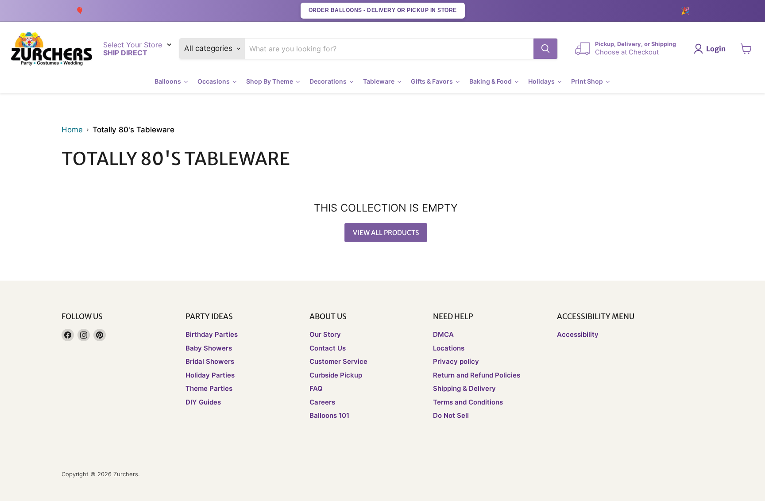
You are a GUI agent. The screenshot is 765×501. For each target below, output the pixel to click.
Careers (322, 402)
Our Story (325, 334)
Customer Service (338, 361)
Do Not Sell (451, 415)
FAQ (316, 388)
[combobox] (389, 49)
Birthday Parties (211, 334)
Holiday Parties (210, 375)
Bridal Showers (209, 361)
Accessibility (578, 334)
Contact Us (327, 348)
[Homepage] (51, 49)
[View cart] (746, 48)
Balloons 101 (329, 415)
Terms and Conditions (468, 402)
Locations (448, 348)
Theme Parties (208, 388)
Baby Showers (208, 348)
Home (72, 130)
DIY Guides (203, 402)
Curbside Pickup (335, 375)
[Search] (545, 49)
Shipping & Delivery (464, 388)
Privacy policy (456, 361)
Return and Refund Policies (476, 375)
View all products (386, 232)
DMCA (443, 334)
